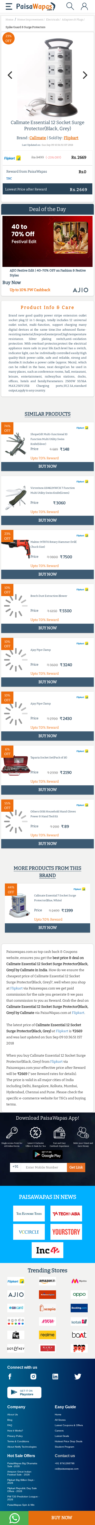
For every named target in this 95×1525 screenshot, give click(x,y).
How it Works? (15, 1430)
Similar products (48, 414)
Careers (59, 1430)
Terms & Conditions (18, 1441)
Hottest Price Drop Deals (68, 1441)
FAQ (9, 1425)
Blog (9, 1420)
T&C (9, 178)
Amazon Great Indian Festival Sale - (19, 1473)
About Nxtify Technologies (22, 1446)
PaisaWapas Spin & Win (21, 1505)
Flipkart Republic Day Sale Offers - (22, 1490)
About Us (12, 1414)
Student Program (64, 1446)
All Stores (60, 1420)
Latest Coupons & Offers (69, 1425)
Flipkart (71, 138)
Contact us (65, 1456)
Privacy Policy (15, 1436)
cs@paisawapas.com (66, 1468)
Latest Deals (62, 1436)
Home (58, 1414)
